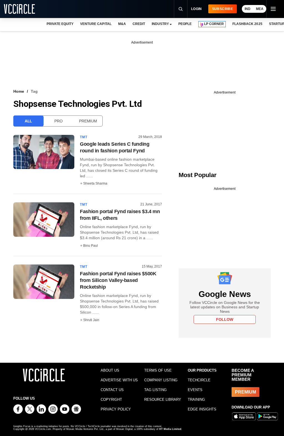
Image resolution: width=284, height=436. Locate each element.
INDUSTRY (160, 24)
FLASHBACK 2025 (247, 24)
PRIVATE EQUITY (60, 24)
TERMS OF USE (158, 370)
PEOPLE (185, 24)
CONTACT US (112, 390)
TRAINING (196, 399)
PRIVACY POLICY (116, 409)
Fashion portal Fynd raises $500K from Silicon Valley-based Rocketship (118, 280)
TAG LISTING (155, 390)
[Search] (180, 9)
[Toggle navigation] (273, 9)
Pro (58, 121)
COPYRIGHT (111, 399)
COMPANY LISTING (161, 380)
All (28, 121)
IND (247, 9)
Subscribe (222, 9)
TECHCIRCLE (199, 380)
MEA (259, 9)
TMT (84, 137)
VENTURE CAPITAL (95, 24)
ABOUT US (110, 370)
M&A (122, 24)
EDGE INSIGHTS (202, 409)
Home (18, 91)
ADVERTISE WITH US (119, 380)
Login (196, 9)
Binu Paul (90, 246)
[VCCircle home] (19, 9)
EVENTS (195, 390)
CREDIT (139, 24)
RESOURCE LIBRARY (162, 399)
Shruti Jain (91, 320)
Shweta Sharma (95, 183)
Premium (88, 121)
